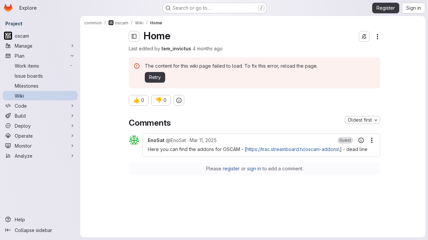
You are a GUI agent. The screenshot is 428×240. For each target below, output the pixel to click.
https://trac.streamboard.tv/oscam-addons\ (293, 149)
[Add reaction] (179, 100)
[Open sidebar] (134, 36)
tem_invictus (176, 48)
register (231, 168)
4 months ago (208, 48)
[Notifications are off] (364, 36)
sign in (254, 168)
